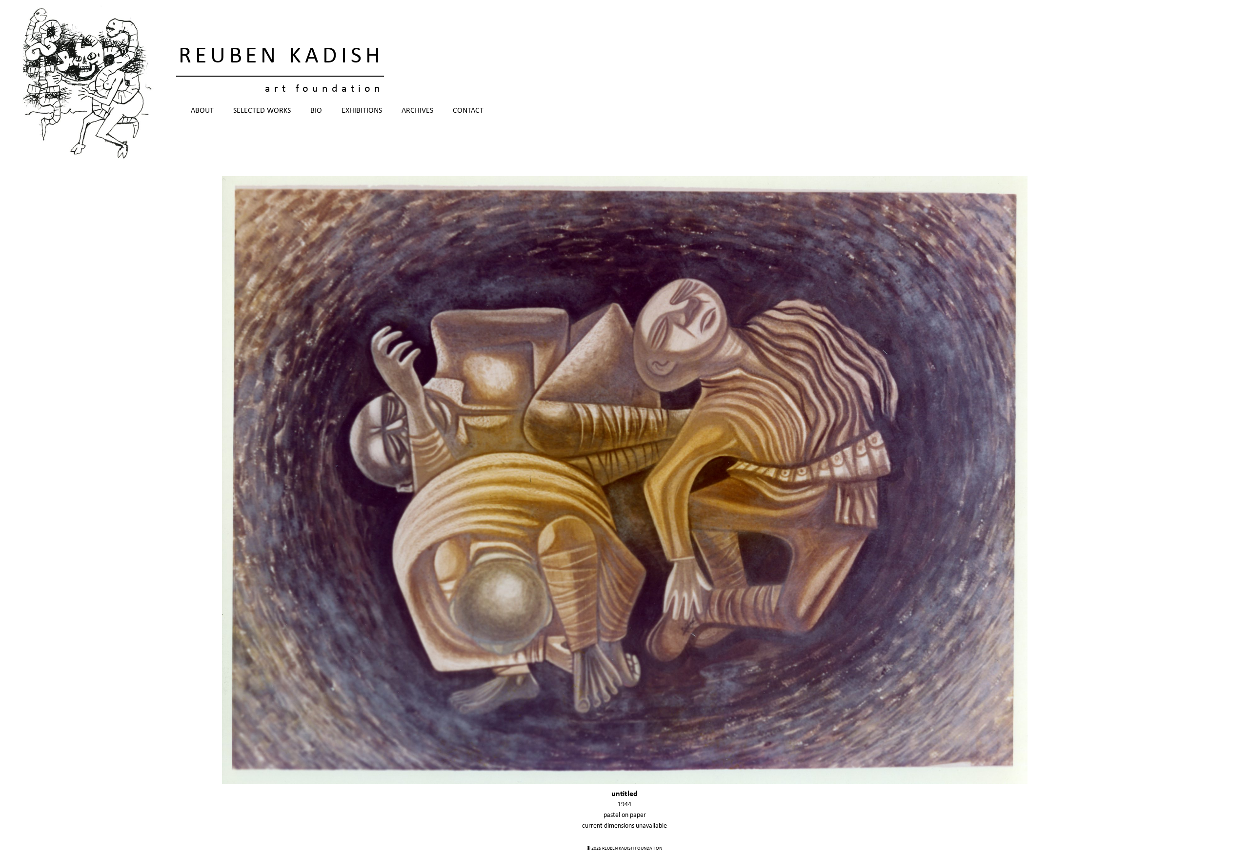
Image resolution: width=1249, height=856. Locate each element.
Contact (468, 111)
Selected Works (262, 111)
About (202, 111)
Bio (316, 111)
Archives (417, 111)
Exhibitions (362, 111)
